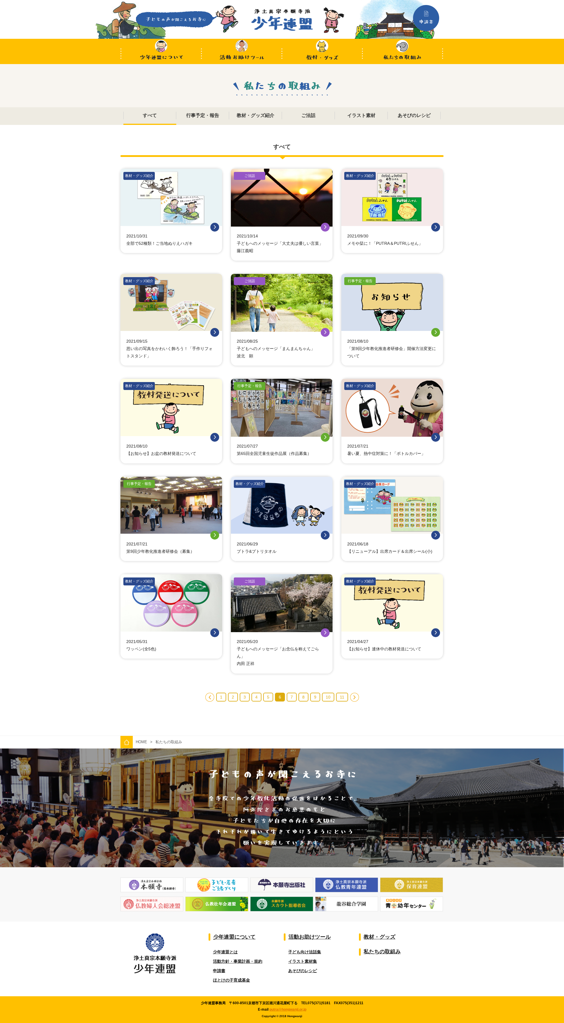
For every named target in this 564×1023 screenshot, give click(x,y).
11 (342, 697)
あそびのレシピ (302, 970)
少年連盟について (160, 51)
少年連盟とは (225, 952)
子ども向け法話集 (304, 952)
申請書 (219, 970)
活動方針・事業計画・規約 (237, 961)
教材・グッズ (322, 51)
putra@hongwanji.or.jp (287, 1009)
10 (328, 697)
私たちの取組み (403, 51)
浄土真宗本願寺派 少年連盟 (282, 20)
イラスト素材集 (302, 961)
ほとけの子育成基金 (231, 980)
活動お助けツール (241, 51)
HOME (141, 742)
